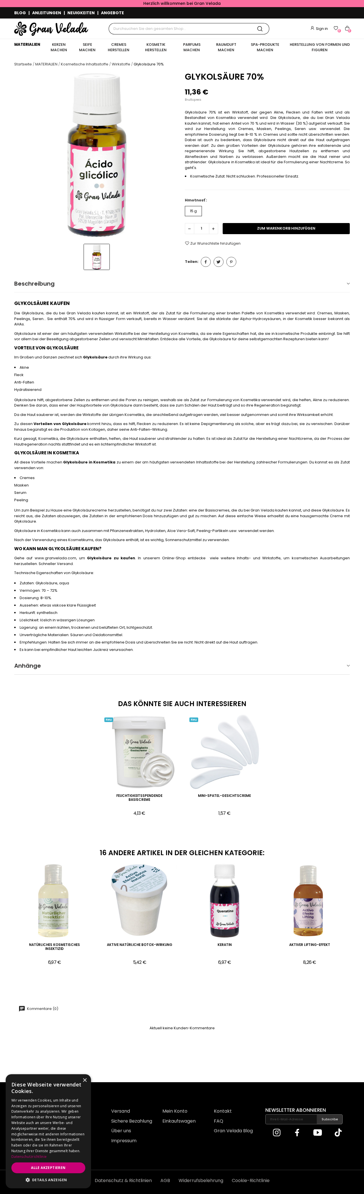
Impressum (123, 1140)
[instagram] (276, 1133)
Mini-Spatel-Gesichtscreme (224, 796)
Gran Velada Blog (233, 1130)
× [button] (84, 1080)
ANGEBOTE (112, 13)
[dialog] (48, 1131)
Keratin (225, 945)
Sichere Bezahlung (131, 1121)
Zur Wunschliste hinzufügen (215, 243)
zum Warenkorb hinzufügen (286, 228)
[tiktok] (338, 1133)
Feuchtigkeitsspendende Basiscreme (139, 798)
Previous (6, 918)
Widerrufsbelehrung (201, 1180)
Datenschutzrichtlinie (29, 1156)
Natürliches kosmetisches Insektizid (54, 947)
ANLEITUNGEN (46, 13)
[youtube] (317, 1133)
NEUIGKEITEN (81, 13)
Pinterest (231, 262)
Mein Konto (174, 1111)
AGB (165, 1180)
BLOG (20, 13)
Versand (120, 1111)
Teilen (206, 262)
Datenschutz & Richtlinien (123, 1180)
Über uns (121, 1130)
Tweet (219, 262)
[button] (48, 1180)
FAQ (218, 1121)
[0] (335, 28)
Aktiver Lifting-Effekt (309, 945)
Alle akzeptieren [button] (48, 1167)
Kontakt (223, 1111)
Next (358, 918)
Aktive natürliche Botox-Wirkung (139, 945)
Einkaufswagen (179, 1121)
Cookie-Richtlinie (251, 1180)
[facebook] (297, 1133)
